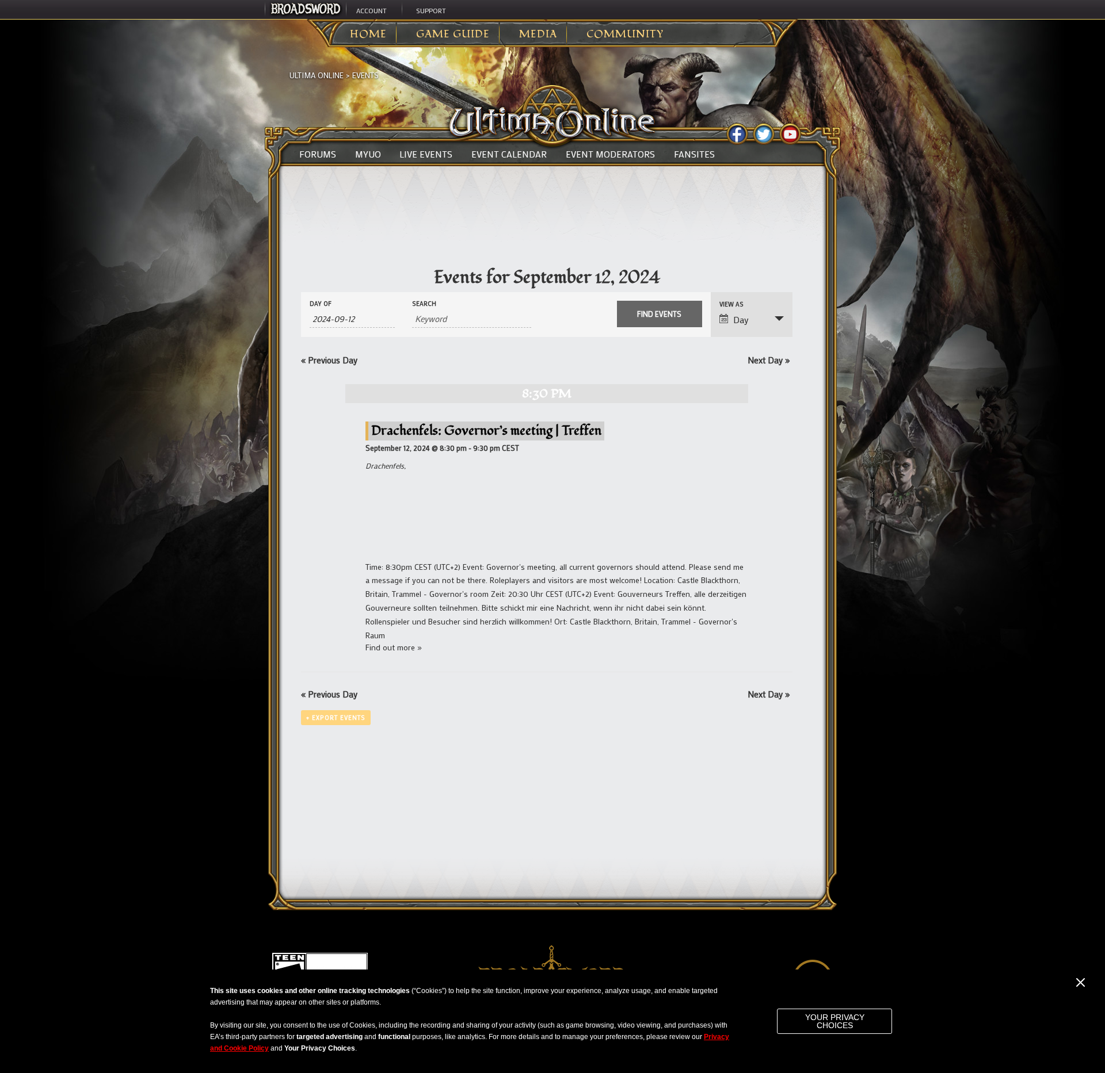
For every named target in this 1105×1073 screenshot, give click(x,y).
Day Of (321, 304)
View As (731, 304)
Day (741, 319)
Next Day (769, 360)
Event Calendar (509, 154)
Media (538, 34)
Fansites (694, 154)
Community (625, 34)
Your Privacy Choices (834, 1021)
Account (371, 10)
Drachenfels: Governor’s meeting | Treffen (486, 430)
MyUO (368, 154)
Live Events (425, 154)
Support (431, 10)
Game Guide (453, 34)
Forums (317, 154)
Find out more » (393, 647)
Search (424, 304)
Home (368, 34)
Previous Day (329, 360)
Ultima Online (316, 75)
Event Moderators (610, 154)
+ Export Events (335, 718)
